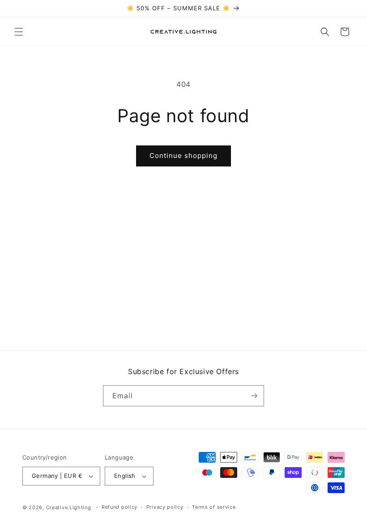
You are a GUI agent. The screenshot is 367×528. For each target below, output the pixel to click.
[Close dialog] (347, 179)
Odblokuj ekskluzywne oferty (271, 320)
